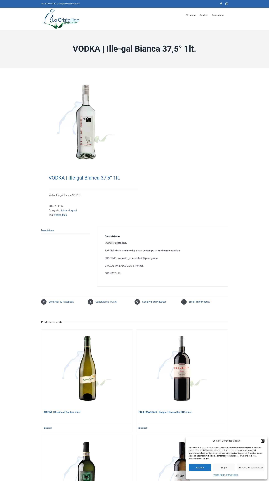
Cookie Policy (219, 475)
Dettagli (49, 428)
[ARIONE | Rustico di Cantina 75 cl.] (87, 369)
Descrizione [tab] (47, 230)
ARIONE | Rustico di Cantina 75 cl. (62, 412)
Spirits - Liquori (68, 210)
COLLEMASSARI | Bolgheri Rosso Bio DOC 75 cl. (165, 412)
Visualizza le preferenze (250, 467)
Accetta (200, 467)
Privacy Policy (232, 475)
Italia (65, 215)
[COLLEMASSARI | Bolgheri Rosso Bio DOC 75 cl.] (182, 369)
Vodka (57, 215)
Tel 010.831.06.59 (48, 4)
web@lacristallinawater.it (69, 4)
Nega (224, 467)
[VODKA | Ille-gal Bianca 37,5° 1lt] (86, 122)
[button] (262, 440)
